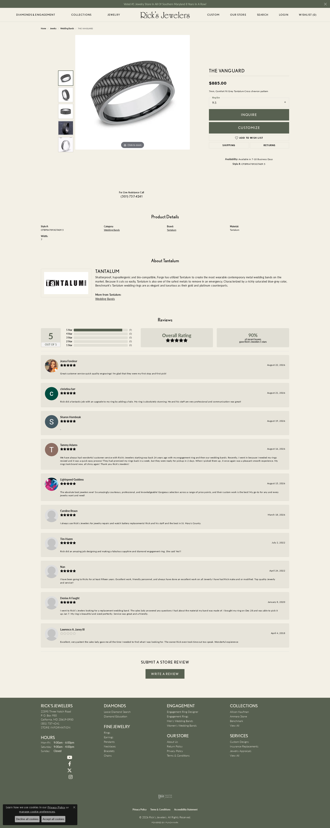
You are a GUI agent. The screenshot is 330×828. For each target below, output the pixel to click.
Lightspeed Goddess (72, 479)
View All (234, 725)
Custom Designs (239, 742)
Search (263, 14)
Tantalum (171, 229)
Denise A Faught (69, 598)
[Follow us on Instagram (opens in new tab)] (70, 777)
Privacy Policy (175, 751)
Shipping (228, 145)
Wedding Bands (112, 229)
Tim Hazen (66, 539)
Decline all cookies (27, 819)
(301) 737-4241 (131, 196)
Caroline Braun (69, 511)
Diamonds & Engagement (35, 14)
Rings (107, 732)
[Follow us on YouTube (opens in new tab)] (69, 757)
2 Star (69, 341)
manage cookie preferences (37, 811)
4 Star (69, 333)
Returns (269, 145)
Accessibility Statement (185, 809)
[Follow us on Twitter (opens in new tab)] (69, 770)
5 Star (69, 330)
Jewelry (114, 14)
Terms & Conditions (178, 755)
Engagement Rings (177, 716)
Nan (62, 567)
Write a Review (165, 674)
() (130, 330)
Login (283, 15)
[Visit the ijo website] (165, 796)
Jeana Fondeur (68, 361)
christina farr (67, 389)
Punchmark (172, 822)
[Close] (325, 4)
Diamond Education (115, 716)
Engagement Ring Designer (182, 712)
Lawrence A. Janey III (72, 629)
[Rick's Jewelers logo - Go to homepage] (165, 14)
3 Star (69, 337)
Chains (108, 755)
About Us (172, 742)
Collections (81, 14)
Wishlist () (307, 15)
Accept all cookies (53, 819)
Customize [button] (249, 128)
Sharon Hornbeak (70, 417)
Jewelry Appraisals (240, 751)
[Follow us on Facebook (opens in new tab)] (69, 764)
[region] (132, 111)
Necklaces (110, 746)
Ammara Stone (238, 716)
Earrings (108, 737)
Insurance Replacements (244, 746)
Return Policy (175, 746)
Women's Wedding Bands (182, 725)
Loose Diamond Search (117, 712)
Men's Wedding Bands (180, 721)
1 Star (69, 345)
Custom (213, 14)
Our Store (238, 14)
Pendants (109, 742)
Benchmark (236, 721)
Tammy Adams (68, 445)
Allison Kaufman (239, 712)
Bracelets (109, 751)
